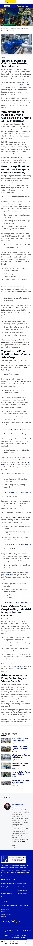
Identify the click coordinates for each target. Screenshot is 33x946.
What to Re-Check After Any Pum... (20, 765)
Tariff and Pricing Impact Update (16, 937)
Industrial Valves (21, 883)
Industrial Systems (6, 893)
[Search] (18, 6)
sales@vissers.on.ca (12, 916)
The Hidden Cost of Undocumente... (20, 739)
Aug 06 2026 (15, 768)
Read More (22, 842)
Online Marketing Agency (16, 933)
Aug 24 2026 (15, 743)
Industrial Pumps (22, 890)
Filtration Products (22, 893)
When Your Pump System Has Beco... (20, 748)
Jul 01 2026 (15, 776)
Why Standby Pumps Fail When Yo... (21, 756)
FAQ (11, 935)
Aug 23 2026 (15, 751)
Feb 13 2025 (6, 57)
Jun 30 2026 (15, 785)
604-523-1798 (15, 909)
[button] (3, 2)
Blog (7, 28)
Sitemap (17, 935)
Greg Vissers (17, 804)
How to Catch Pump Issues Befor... (21, 773)
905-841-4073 (10, 911)
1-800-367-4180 (16, 914)
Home (3, 28)
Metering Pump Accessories (6, 888)
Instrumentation (6, 897)
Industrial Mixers (21, 887)
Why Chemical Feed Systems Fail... (20, 781)
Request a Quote (10, 2)
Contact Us (25, 935)
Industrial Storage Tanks (8, 883)
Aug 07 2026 (15, 760)
